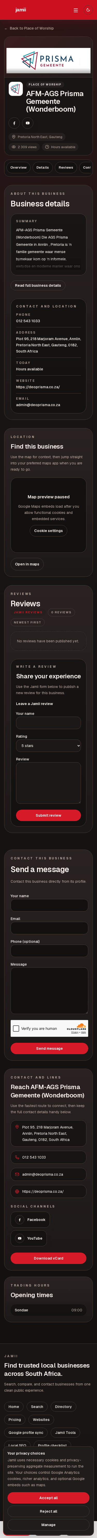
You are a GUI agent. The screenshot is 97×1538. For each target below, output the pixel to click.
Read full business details (38, 285)
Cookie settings (48, 530)
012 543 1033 (28, 321)
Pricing (15, 1419)
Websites (41, 1419)
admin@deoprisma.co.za (38, 405)
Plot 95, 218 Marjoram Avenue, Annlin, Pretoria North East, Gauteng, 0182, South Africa (48, 345)
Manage (48, 1524)
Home (14, 1406)
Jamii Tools (65, 1432)
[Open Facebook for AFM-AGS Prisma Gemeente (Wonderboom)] (14, 123)
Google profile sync (26, 1432)
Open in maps (27, 564)
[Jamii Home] (20, 10)
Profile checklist (52, 1445)
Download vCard (48, 1258)
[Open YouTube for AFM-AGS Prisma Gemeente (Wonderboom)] (27, 123)
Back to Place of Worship (29, 28)
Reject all (48, 1511)
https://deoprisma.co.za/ (38, 387)
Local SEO (17, 1445)
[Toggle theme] (88, 10)
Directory (63, 1406)
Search (37, 1406)
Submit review (48, 815)
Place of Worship (45, 84)
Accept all (48, 1498)
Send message (49, 1048)
